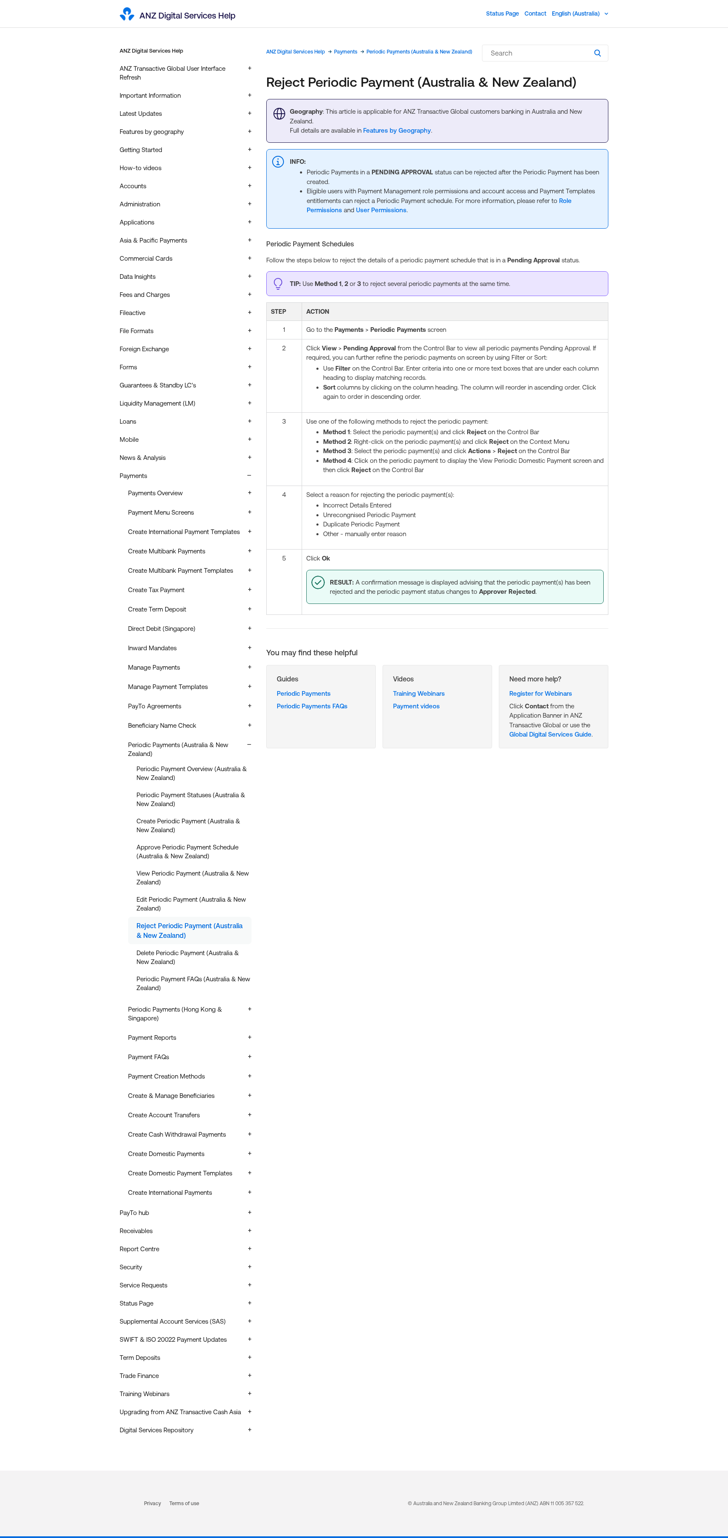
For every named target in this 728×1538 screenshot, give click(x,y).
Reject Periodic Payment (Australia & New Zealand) (189, 930)
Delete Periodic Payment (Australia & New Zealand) (187, 957)
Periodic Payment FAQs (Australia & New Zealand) (193, 983)
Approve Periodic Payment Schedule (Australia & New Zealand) (187, 852)
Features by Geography (397, 130)
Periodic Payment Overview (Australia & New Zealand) (191, 773)
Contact (535, 13)
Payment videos (416, 706)
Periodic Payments (304, 693)
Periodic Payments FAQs (312, 706)
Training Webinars (419, 693)
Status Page (502, 13)
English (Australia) (576, 13)
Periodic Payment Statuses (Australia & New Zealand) (190, 799)
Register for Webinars (540, 693)
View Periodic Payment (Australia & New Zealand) (192, 878)
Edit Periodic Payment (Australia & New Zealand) (191, 904)
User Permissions (381, 210)
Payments (345, 52)
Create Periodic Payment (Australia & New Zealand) (188, 825)
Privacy (152, 1503)
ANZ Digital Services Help (151, 51)
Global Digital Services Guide (550, 734)
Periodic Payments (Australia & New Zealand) (419, 52)
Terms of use (184, 1503)
